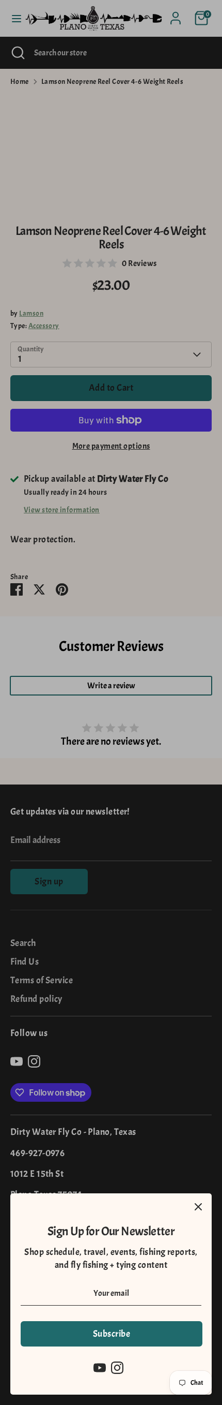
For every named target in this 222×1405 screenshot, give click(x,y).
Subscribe (111, 1334)
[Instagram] (117, 1368)
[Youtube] (99, 1368)
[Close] (198, 1206)
